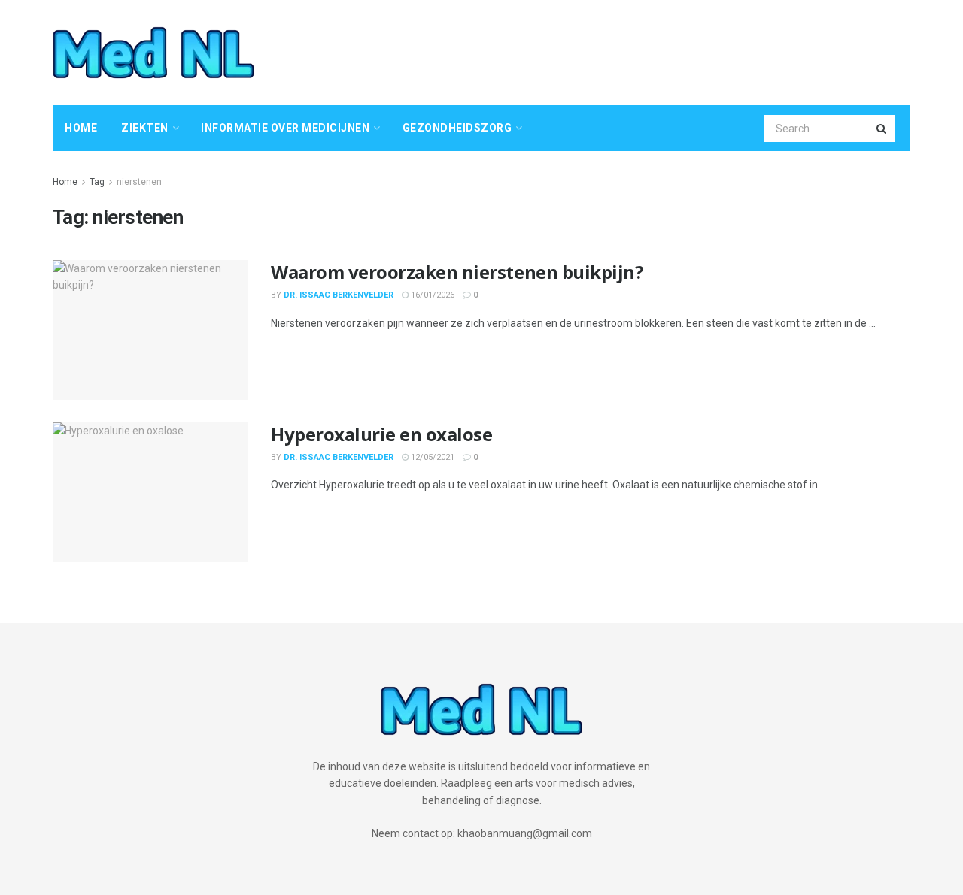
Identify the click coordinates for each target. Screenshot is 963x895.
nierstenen (139, 182)
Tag (97, 182)
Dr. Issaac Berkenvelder (338, 295)
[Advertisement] (636, 50)
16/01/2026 (431, 295)
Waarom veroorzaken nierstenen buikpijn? (457, 271)
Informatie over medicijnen (285, 128)
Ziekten (145, 128)
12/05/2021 (431, 457)
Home (81, 128)
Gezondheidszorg (457, 128)
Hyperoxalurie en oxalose (381, 434)
